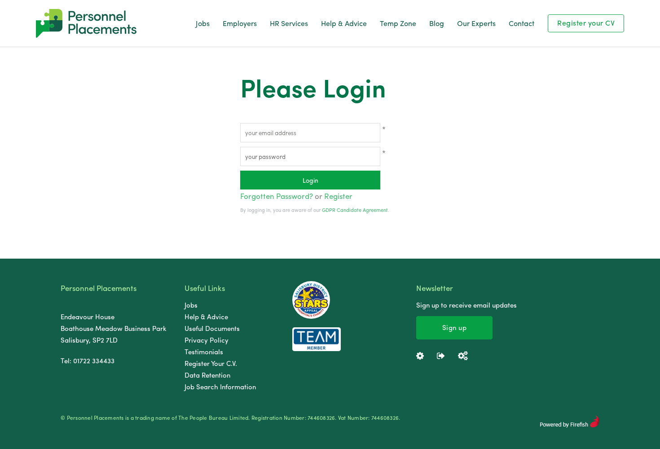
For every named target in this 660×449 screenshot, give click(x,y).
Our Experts (476, 23)
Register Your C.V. (211, 363)
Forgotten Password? (276, 195)
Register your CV (586, 23)
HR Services (289, 23)
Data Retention (207, 375)
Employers (240, 23)
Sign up (454, 327)
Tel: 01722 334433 (87, 360)
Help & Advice (344, 23)
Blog (436, 23)
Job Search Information (220, 387)
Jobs (203, 23)
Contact (521, 23)
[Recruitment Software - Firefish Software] (569, 425)
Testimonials (204, 352)
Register (338, 195)
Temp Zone (398, 23)
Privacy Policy (207, 340)
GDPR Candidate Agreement (355, 209)
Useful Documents (212, 328)
